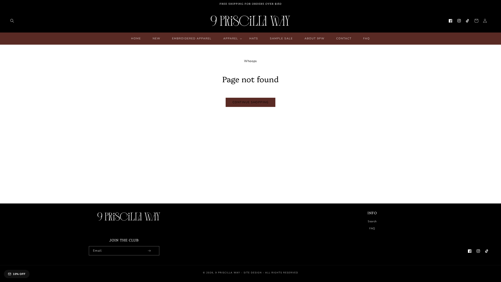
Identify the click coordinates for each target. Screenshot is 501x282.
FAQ (372, 228)
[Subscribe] (149, 250)
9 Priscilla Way (227, 272)
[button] (12, 20)
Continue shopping (250, 102)
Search (372, 221)
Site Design (253, 272)
